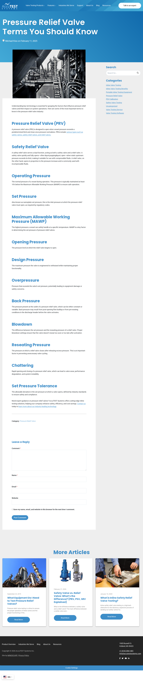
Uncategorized (111, 106)
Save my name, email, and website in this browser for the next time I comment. (44, 509)
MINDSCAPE (13, 655)
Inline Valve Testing (113, 85)
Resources (106, 5)
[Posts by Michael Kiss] (3, 41)
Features (51, 5)
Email (14, 487)
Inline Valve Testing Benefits (117, 89)
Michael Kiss (11, 41)
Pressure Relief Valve (28, 421)
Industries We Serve (66, 5)
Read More (18, 620)
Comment (16, 448)
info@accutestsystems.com (130, 654)
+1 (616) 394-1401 (126, 651)
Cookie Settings (71, 668)
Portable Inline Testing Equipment (119, 92)
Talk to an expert (129, 5)
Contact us (81, 404)
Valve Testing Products (34, 5)
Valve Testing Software (115, 113)
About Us (89, 5)
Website (15, 498)
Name (15, 475)
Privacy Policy (23, 655)
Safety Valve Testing (114, 103)
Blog (98, 5)
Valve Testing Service (114, 110)
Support (80, 5)
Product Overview (9, 644)
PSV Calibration (112, 99)
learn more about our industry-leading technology (37, 406)
